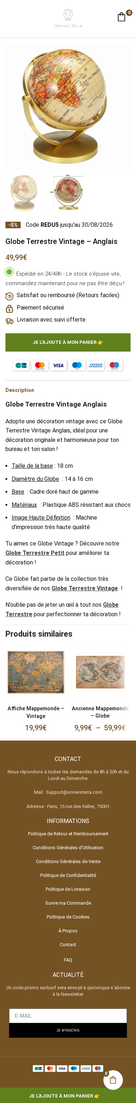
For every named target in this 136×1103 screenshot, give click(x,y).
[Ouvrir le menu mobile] (8, 18)
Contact (68, 944)
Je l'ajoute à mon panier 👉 (68, 342)
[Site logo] (68, 18)
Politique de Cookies (68, 917)
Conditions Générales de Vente (68, 861)
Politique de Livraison (68, 889)
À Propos (68, 930)
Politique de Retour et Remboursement (68, 833)
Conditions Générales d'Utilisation (68, 847)
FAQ (68, 960)
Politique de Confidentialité (68, 875)
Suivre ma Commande (68, 903)
